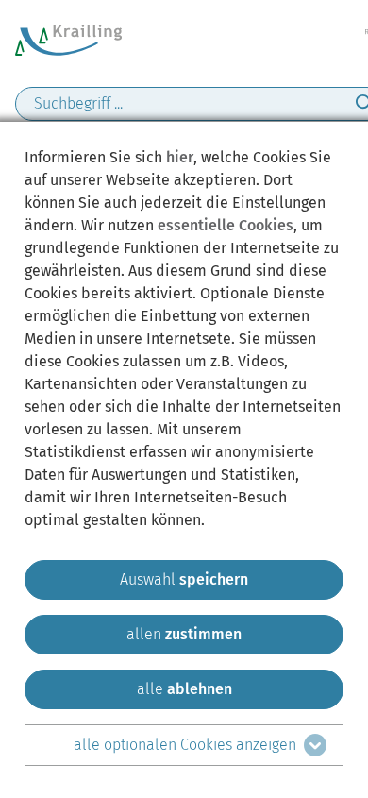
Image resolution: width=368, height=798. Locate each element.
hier (179, 157)
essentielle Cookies (225, 225)
